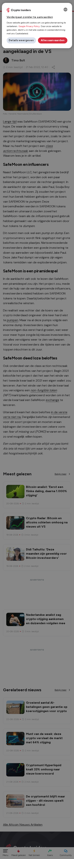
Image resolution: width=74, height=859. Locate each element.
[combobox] (65, 9)
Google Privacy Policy (29, 26)
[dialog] (37, 25)
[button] (21, 40)
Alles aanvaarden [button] (53, 40)
